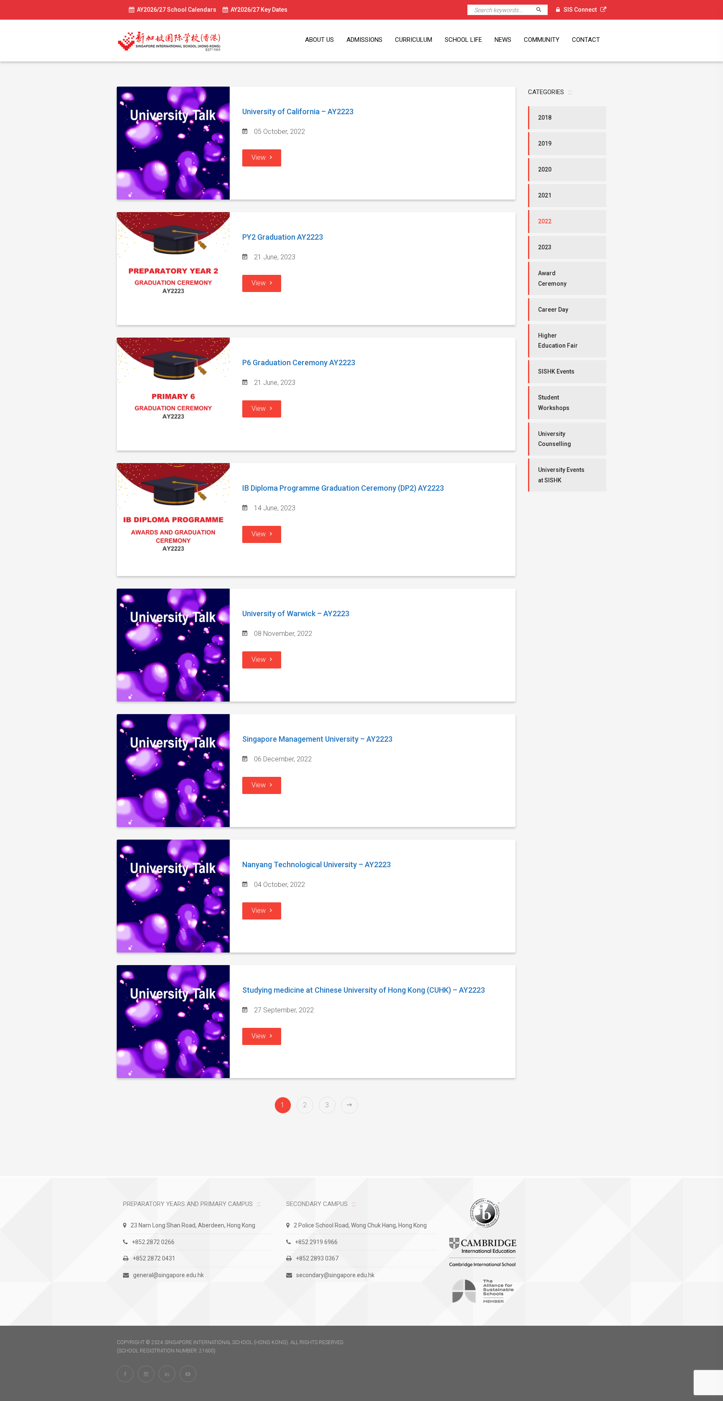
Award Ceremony (552, 278)
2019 (544, 143)
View (258, 157)
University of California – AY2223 (298, 111)
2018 (544, 117)
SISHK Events (556, 371)
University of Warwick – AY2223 (295, 613)
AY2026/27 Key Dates (257, 9)
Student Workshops (553, 402)
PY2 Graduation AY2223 (282, 237)
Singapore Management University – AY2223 (317, 739)
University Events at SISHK (561, 475)
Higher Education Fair (558, 340)
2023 (544, 247)
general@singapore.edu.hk (168, 1275)
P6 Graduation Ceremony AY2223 (298, 362)
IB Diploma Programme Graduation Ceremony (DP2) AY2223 (343, 488)
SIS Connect (580, 9)
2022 (544, 221)
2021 (544, 195)
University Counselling (554, 439)
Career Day (553, 309)
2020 (544, 169)
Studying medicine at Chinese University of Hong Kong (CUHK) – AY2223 (363, 990)
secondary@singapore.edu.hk (335, 1275)
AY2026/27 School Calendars (175, 9)
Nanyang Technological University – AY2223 (316, 864)
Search (542, 10)
